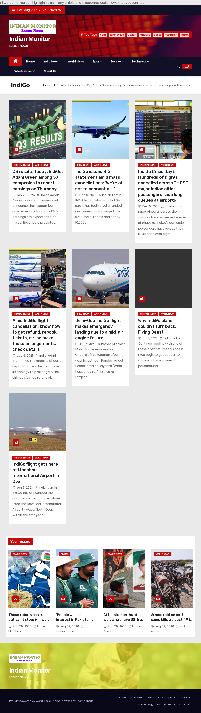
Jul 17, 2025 (88, 344)
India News (51, 61)
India (103, 34)
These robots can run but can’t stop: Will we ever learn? (27, 619)
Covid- (131, 34)
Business (117, 61)
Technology (140, 61)
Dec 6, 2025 (151, 206)
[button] (178, 66)
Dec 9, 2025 (88, 195)
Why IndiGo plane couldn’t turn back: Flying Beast (157, 326)
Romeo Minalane (113, 344)
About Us (51, 71)
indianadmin (173, 206)
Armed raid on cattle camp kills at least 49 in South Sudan (171, 619)
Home (30, 61)
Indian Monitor (29, 38)
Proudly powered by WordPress (29, 701)
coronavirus (116, 34)
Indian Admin (50, 195)
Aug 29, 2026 (22, 626)
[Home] (15, 62)
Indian (185, 34)
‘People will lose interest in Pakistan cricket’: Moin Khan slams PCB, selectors (74, 622)
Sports (97, 61)
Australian (171, 34)
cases (157, 34)
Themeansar (84, 701)
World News (76, 61)
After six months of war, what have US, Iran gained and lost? (123, 619)
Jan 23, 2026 (26, 195)
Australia (145, 34)
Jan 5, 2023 (25, 488)
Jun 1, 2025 (150, 338)
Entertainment (24, 71)
